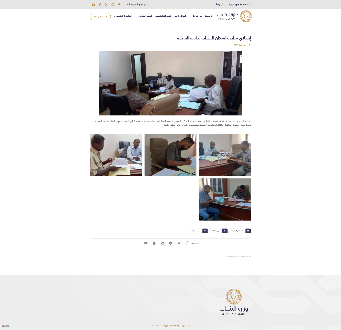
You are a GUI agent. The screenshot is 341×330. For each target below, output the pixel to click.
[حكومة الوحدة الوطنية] (234, 16)
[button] (119, 4)
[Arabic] (7, 326)
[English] (3, 326)
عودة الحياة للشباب (194, 230)
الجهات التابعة (215, 230)
